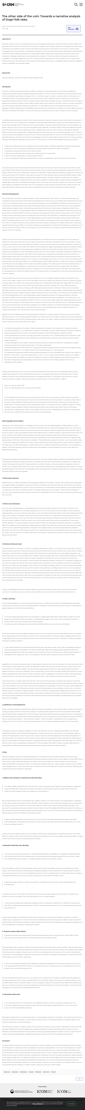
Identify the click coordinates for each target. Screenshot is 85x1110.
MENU (81, 4)
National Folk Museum (23, 1091)
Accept (71, 1104)
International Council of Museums (47, 1091)
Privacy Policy (42, 1086)
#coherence (23, 1071)
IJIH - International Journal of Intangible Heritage (13, 4)
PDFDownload (71, 28)
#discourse (7, 1071)
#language (46, 1071)
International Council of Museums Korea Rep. (66, 1091)
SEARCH (76, 4)
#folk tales (38, 1071)
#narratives (15, 1071)
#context (31, 1071)
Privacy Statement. (37, 1103)
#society (53, 1071)
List (79, 1079)
